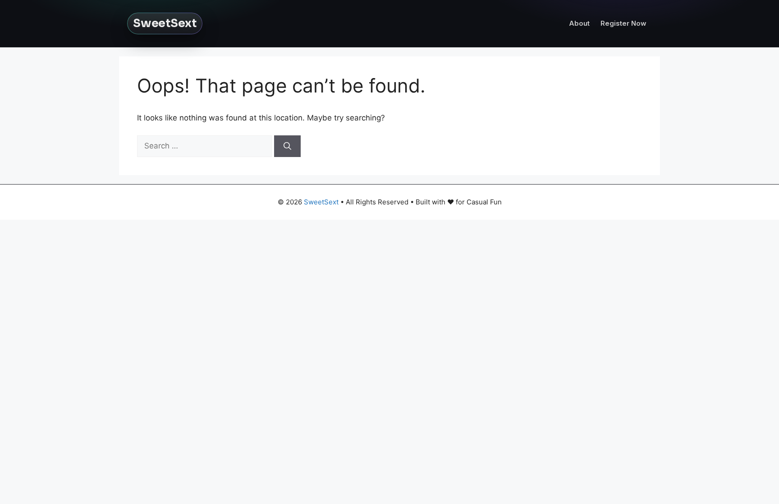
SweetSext (165, 23)
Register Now (623, 23)
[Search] (287, 146)
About (579, 23)
